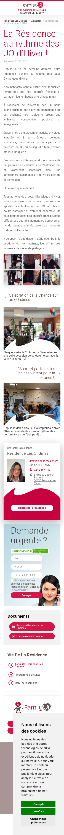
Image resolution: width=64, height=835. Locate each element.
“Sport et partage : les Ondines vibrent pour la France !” (35, 373)
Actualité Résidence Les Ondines (29, 665)
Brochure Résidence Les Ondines (30, 626)
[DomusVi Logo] (32, 5)
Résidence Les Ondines (15, 21)
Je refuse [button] (38, 811)
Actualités (36, 21)
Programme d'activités (27, 674)
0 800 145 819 (22, 551)
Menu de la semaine (26, 683)
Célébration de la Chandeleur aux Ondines (33, 297)
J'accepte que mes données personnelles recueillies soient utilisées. (25, 585)
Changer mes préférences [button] (38, 820)
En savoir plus (18, 590)
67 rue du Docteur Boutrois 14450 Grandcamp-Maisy (45, 479)
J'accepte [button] (38, 804)
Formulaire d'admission (30, 636)
